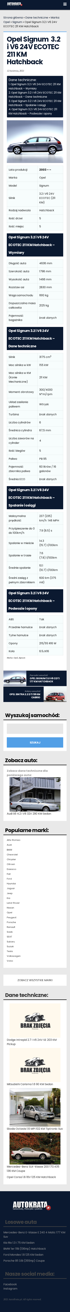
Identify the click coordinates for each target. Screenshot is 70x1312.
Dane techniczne (36, 18)
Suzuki (10, 946)
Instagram (10, 1289)
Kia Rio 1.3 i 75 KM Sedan (18, 1243)
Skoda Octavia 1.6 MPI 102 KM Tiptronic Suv (35, 1129)
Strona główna (13, 18)
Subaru (11, 941)
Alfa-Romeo (13, 840)
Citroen (11, 864)
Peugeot (11, 917)
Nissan (10, 907)
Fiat (9, 874)
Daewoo (11, 869)
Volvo (10, 960)
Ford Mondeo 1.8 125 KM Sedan (23, 1255)
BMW (9, 849)
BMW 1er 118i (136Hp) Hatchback (24, 1249)
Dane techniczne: (26, 995)
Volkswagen (14, 956)
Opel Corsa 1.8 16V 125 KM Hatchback (31, 1177)
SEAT (9, 936)
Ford (9, 878)
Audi (9, 844)
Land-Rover (13, 903)
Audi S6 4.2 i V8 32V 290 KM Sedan (29, 814)
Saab (10, 931)
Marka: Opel (12, 657)
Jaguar (11, 888)
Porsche (11, 922)
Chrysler (11, 859)
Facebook (10, 1284)
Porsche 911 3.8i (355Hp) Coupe (24, 1261)
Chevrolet (12, 854)
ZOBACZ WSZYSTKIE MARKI (35, 980)
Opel (9, 912)
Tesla (10, 951)
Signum (17, 22)
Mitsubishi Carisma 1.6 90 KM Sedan (30, 1084)
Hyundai (11, 883)
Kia (8, 898)
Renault (11, 927)
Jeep (10, 893)
